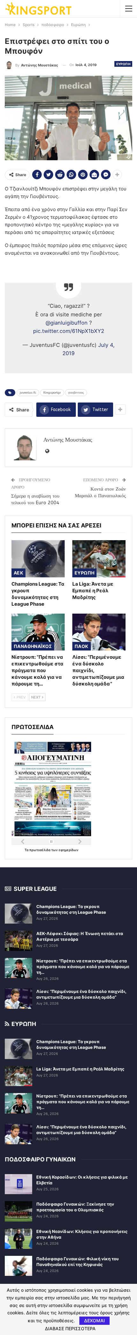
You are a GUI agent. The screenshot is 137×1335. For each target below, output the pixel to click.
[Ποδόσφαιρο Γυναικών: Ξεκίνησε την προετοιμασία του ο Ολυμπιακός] (18, 1211)
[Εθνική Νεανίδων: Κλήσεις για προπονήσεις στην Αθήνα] (18, 1238)
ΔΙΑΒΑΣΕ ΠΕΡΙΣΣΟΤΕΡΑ (70, 1328)
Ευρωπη (123, 64)
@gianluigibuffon (67, 323)
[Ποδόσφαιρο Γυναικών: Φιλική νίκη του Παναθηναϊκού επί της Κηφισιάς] (18, 1266)
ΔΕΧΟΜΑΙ (94, 1320)
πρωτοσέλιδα (40, 850)
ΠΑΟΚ (82, 646)
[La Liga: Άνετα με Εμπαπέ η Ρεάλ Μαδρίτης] (99, 558)
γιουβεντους (76, 393)
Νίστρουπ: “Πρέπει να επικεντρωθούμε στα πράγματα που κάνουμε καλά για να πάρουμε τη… (82, 966)
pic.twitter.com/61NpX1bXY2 (68, 331)
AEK (18, 572)
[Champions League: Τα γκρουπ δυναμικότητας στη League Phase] (38, 558)
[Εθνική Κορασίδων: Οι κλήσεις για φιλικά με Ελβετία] (18, 1184)
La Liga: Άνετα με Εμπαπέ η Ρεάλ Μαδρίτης (80, 1068)
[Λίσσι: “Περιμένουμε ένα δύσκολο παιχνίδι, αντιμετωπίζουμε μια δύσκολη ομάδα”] (99, 632)
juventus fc (28, 393)
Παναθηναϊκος (33, 646)
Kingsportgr (52, 393)
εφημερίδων (68, 850)
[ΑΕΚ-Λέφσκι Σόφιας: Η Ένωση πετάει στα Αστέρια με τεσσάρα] (18, 941)
